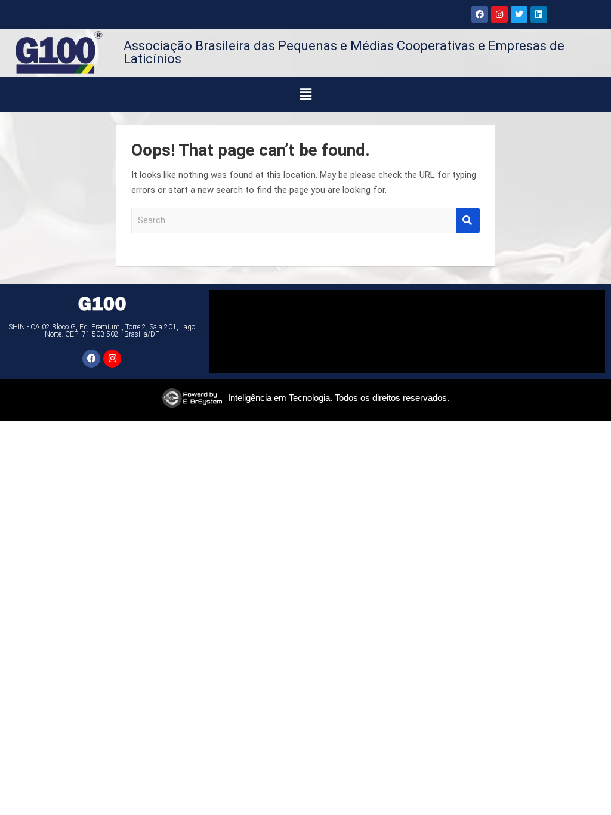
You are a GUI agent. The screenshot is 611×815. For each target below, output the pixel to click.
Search (468, 220)
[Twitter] (519, 14)
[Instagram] (499, 14)
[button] (306, 94)
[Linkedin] (538, 14)
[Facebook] (479, 14)
